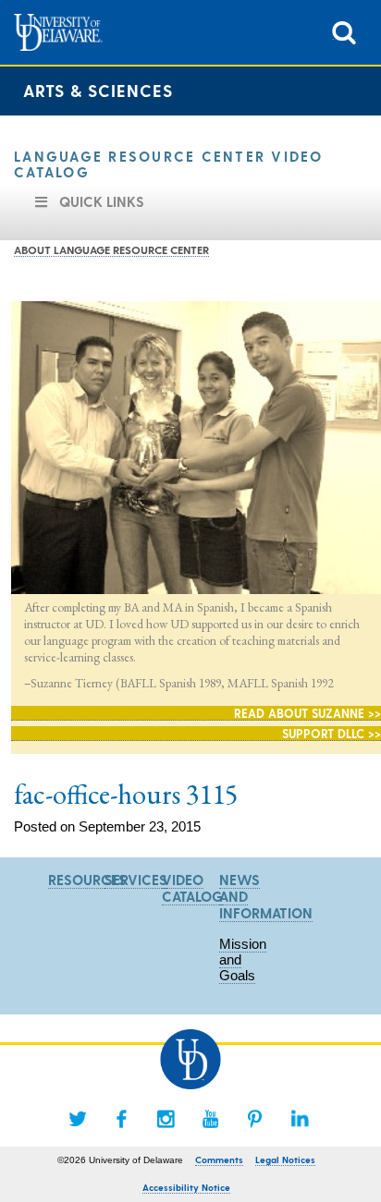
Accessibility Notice (186, 1187)
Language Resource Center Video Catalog (169, 164)
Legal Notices (285, 1159)
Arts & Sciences (98, 90)
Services (135, 879)
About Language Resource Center (111, 249)
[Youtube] (210, 1119)
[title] (344, 31)
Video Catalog (192, 888)
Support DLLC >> (331, 733)
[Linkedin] (299, 1119)
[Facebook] (122, 1119)
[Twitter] (77, 1119)
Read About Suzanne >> (307, 713)
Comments (219, 1159)
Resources (87, 879)
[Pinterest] (255, 1119)
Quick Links (101, 201)
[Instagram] (166, 1119)
